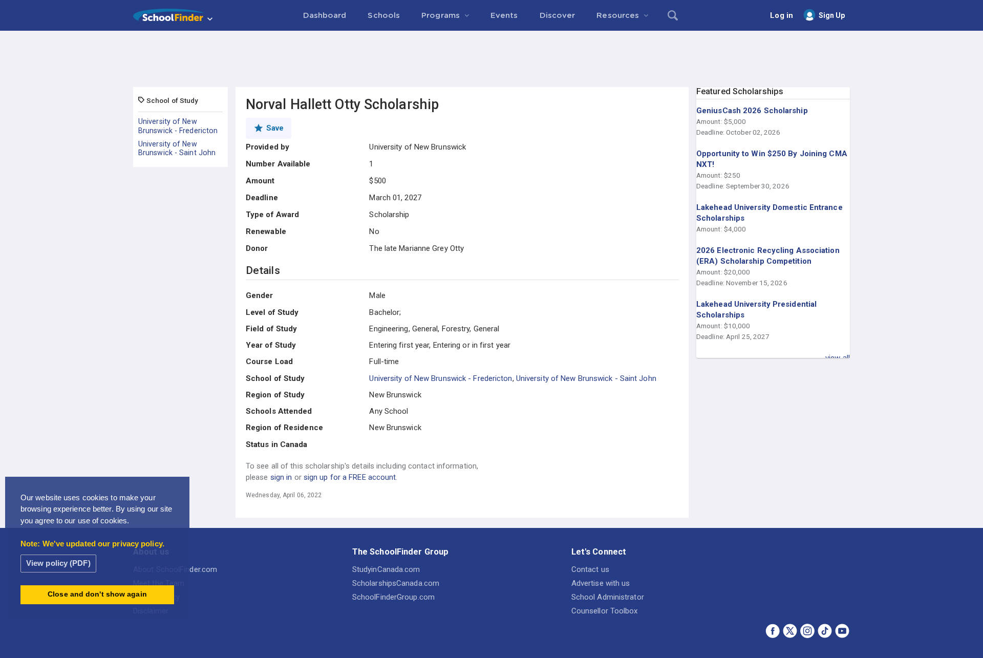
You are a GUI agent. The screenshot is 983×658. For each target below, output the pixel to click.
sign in (281, 477)
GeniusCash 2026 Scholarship (752, 110)
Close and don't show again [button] (97, 594)
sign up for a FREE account (350, 477)
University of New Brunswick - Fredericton (178, 126)
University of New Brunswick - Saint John (177, 148)
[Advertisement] (491, 59)
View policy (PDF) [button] (58, 563)
